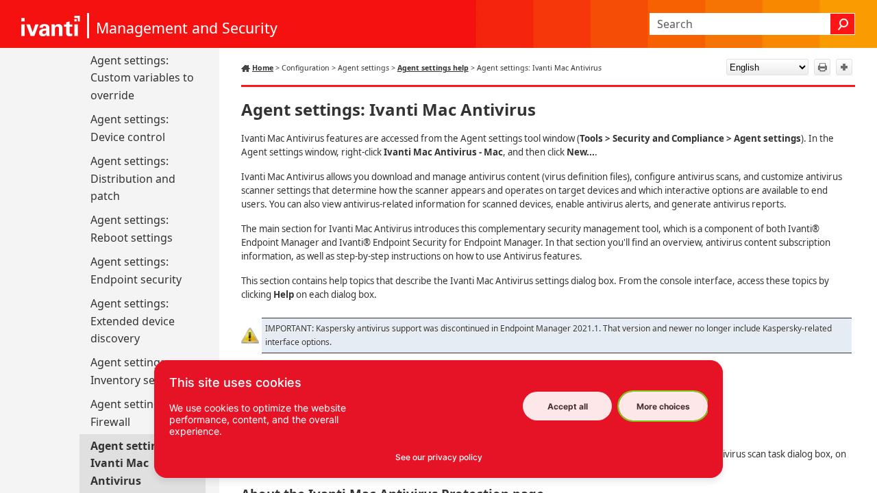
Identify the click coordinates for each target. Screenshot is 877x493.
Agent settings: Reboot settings (131, 228)
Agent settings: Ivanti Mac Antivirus (132, 463)
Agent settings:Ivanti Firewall (143, 412)
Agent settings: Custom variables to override (142, 78)
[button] (842, 24)
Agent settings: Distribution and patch (132, 178)
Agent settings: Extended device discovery (132, 321)
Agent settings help (433, 68)
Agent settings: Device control (129, 128)
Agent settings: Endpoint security (136, 270)
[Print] (822, 67)
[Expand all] (844, 67)
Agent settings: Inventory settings (137, 371)
